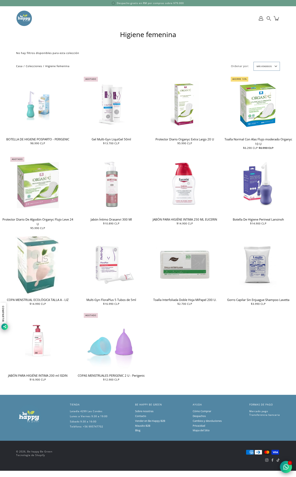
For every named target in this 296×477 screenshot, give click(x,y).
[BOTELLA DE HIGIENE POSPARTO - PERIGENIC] (37, 104)
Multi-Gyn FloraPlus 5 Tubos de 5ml (111, 300)
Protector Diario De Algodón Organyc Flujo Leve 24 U (37, 221)
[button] (269, 18)
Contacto (140, 416)
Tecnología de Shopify (30, 455)
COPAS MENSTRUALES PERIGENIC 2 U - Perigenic (111, 375)
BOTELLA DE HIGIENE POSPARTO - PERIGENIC (37, 139)
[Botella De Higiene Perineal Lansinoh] (258, 184)
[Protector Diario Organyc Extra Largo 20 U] (184, 104)
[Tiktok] (278, 460)
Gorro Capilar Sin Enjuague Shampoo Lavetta (258, 300)
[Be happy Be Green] (24, 18)
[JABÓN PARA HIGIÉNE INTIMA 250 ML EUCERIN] (184, 184)
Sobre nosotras (144, 411)
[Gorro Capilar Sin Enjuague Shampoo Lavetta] (258, 264)
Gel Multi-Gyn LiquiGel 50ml (111, 139)
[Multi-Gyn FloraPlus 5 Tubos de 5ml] (111, 264)
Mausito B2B (142, 425)
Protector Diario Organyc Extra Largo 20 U (184, 139)
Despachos (199, 416)
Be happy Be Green (39, 451)
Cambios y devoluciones (207, 421)
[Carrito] (276, 18)
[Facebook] (272, 460)
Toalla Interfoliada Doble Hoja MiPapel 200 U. (184, 300)
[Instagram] (267, 460)
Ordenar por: (240, 66)
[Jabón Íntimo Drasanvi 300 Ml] (111, 184)
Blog (137, 430)
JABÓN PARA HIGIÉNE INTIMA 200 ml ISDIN (37, 375)
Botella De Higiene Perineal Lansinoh (258, 219)
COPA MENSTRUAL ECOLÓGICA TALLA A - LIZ (38, 300)
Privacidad (199, 425)
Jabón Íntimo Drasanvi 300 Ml (111, 219)
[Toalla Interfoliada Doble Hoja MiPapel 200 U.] (184, 264)
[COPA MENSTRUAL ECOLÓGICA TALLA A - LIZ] (37, 264)
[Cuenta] (261, 18)
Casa (19, 66)
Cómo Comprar (202, 411)
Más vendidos (264, 66)
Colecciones (34, 66)
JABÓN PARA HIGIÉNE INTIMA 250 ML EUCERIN (185, 219)
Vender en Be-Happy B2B (150, 421)
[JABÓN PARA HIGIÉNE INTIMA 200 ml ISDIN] (37, 340)
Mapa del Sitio (201, 430)
